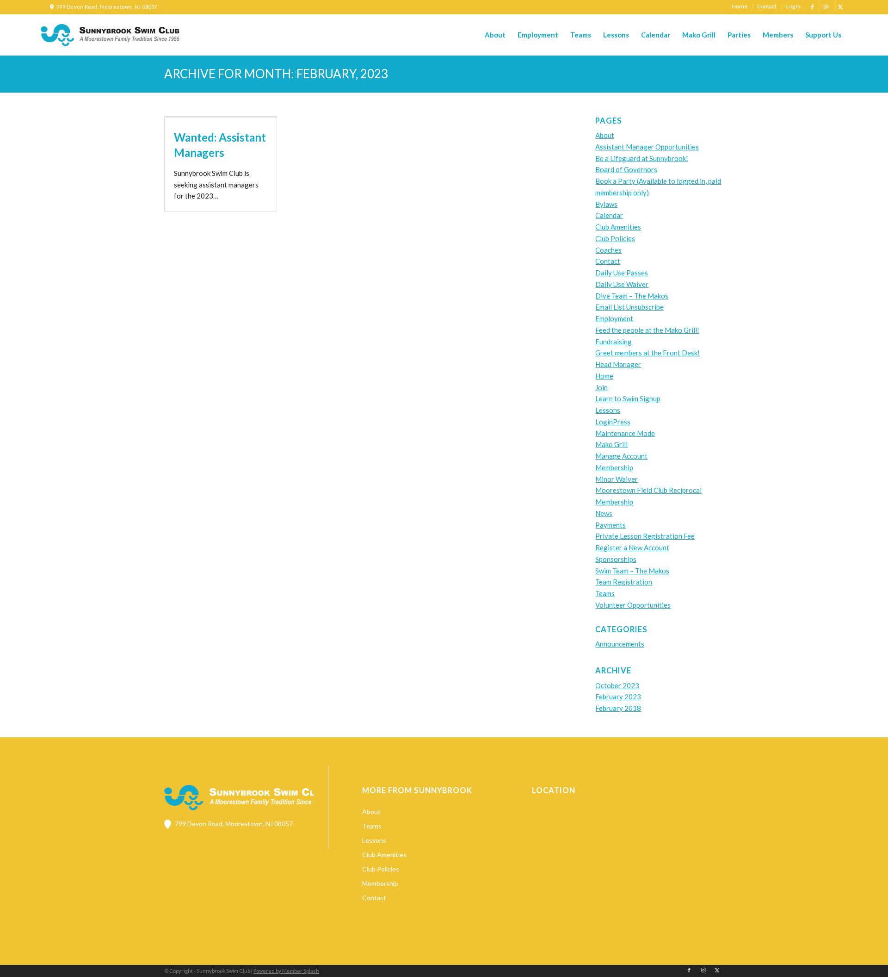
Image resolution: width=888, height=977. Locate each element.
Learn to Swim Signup (627, 398)
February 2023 (618, 696)
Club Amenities (618, 227)
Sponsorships (615, 559)
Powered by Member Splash (286, 971)
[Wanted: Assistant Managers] (221, 117)
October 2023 (617, 685)
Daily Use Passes (621, 272)
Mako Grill (611, 444)
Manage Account (621, 456)
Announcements (619, 644)
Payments (610, 525)
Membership (614, 467)
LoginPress (612, 421)
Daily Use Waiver (621, 284)
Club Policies (615, 238)
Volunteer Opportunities (633, 605)
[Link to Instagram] (826, 7)
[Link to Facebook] (812, 7)
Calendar (609, 215)
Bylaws (606, 204)
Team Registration (623, 582)
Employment (614, 318)
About (604, 135)
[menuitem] (739, 6)
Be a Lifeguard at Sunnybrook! (641, 158)
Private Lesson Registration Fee (645, 536)
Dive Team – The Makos (631, 296)
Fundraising (613, 341)
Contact (607, 261)
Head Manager (618, 364)
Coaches (608, 250)
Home (604, 376)
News (603, 513)
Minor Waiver (616, 479)
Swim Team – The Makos (632, 570)
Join (601, 387)
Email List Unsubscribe (629, 307)
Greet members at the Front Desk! (647, 352)
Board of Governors (626, 169)
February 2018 (618, 708)
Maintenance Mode (625, 433)
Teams (605, 593)
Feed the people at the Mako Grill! (647, 330)
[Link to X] (840, 7)
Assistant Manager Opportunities (647, 147)
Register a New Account (632, 547)
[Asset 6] (110, 35)
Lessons (607, 410)
